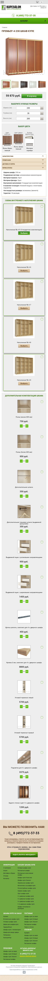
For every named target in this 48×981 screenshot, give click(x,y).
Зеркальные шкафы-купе (26, 883)
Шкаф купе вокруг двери (11, 932)
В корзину (32, 96)
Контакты (6, 878)
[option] (24, 56)
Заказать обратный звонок (28, 956)
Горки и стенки (29, 927)
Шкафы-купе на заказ (31, 916)
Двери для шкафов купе (10, 924)
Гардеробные (7, 927)
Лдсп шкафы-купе (23, 893)
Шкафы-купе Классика (25, 878)
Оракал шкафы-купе (24, 891)
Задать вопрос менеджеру (24, 854)
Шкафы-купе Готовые (31, 919)
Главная (4, 27)
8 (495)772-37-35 (26, 833)
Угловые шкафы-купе (10, 922)
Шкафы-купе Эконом (24, 880)
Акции (5, 870)
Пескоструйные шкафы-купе (27, 888)
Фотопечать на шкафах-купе (26, 885)
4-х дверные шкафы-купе (26, 901)
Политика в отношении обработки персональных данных (24, 967)
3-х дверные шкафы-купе (26, 899)
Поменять (7, 144)
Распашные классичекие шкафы (25, 874)
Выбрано (24, 233)
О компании (7, 868)
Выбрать (24, 270)
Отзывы (5, 876)
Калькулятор (7, 938)
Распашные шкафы (24, 870)
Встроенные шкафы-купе (11, 919)
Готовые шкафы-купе (24, 868)
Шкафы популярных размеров (24, 907)
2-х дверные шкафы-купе (26, 896)
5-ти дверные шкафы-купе (26, 904)
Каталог (5, 916)
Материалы (6, 935)
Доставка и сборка (9, 873)
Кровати (26, 933)
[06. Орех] (24, 56)
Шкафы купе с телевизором (12, 930)
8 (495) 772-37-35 (26, 15)
